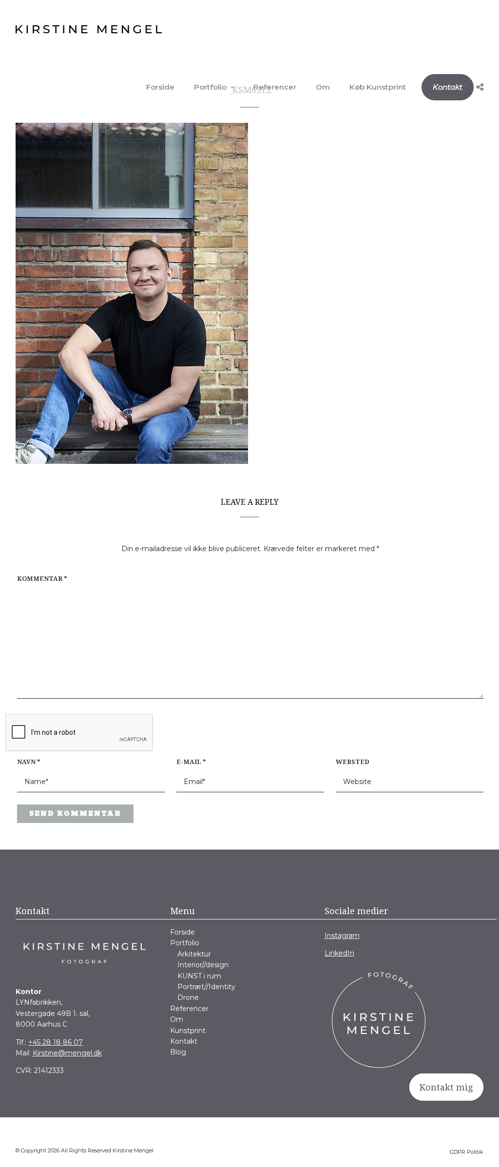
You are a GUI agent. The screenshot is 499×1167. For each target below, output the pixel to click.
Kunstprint (188, 1030)
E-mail (191, 761)
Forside (160, 87)
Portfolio (210, 87)
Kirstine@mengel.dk (67, 1053)
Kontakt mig (446, 1087)
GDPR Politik (466, 1151)
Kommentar (42, 578)
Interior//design (203, 964)
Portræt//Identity (206, 986)
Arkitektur (194, 954)
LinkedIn (339, 953)
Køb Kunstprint (377, 87)
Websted (352, 761)
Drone (188, 997)
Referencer (274, 87)
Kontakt (447, 87)
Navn (28, 761)
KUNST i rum (199, 976)
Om (323, 87)
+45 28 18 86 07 (55, 1042)
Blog (178, 1052)
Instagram (342, 935)
